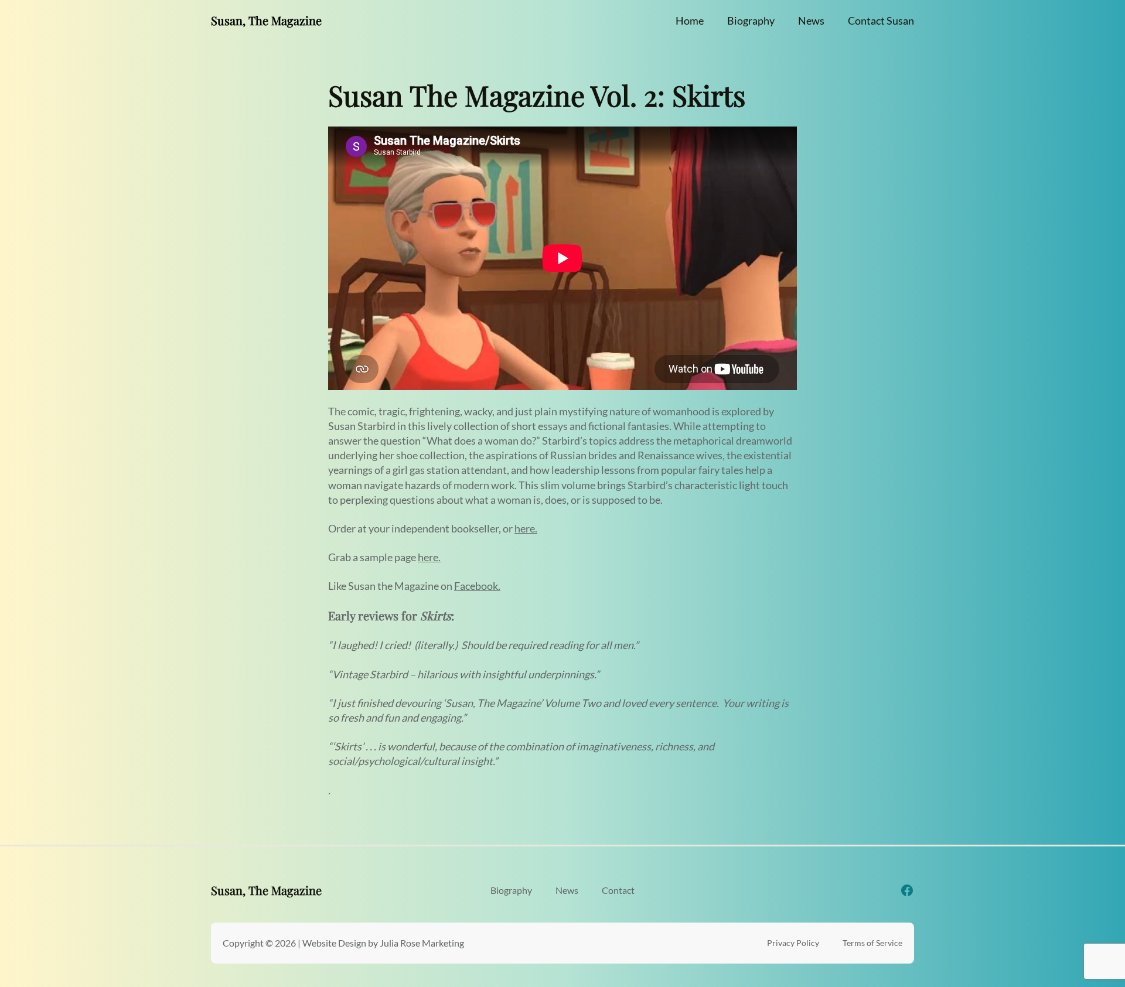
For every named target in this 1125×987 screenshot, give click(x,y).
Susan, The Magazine (266, 20)
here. (525, 528)
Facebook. (477, 585)
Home (690, 20)
